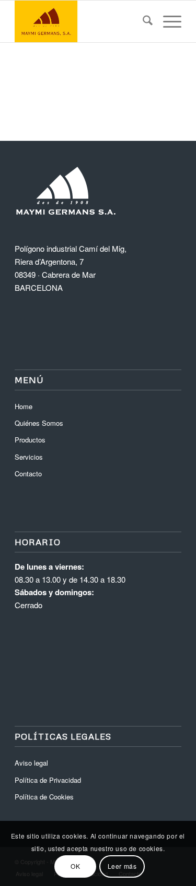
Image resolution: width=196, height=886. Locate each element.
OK (75, 866)
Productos (30, 440)
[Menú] (167, 21)
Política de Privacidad (48, 780)
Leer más (122, 866)
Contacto (28, 473)
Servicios (29, 457)
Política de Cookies (44, 797)
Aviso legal (31, 763)
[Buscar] (142, 21)
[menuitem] (142, 21)
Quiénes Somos (39, 423)
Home (23, 406)
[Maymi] (81, 21)
